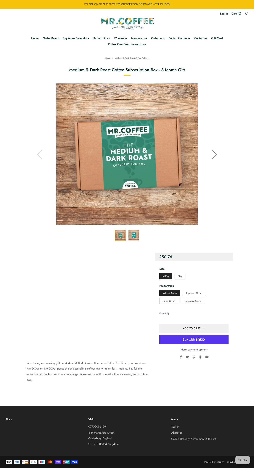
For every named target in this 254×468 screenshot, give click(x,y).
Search (175, 427)
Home (34, 38)
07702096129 (97, 427)
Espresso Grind (194, 293)
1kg (180, 276)
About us (176, 433)
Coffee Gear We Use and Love (127, 44)
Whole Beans (170, 293)
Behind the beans (179, 38)
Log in (224, 14)
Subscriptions (101, 38)
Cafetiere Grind (193, 301)
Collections (157, 38)
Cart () (236, 14)
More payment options (194, 350)
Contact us (200, 38)
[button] (120, 235)
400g (166, 276)
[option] (127, 154)
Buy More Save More (76, 38)
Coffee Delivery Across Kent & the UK (193, 439)
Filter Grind (169, 301)
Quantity (164, 313)
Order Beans (51, 38)
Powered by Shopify (214, 462)
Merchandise (139, 38)
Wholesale (120, 38)
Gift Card (217, 38)
